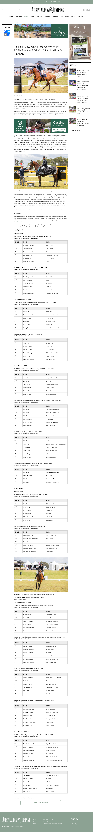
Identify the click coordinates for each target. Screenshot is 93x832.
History (40, 16)
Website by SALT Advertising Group (80, 824)
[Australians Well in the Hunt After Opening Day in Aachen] (72, 71)
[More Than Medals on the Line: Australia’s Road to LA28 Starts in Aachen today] (72, 83)
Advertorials (58, 16)
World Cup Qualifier (48, 820)
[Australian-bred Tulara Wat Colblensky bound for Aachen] (72, 120)
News (26, 16)
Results (32, 16)
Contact (80, 16)
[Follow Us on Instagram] (87, 9)
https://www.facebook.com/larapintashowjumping (28, 222)
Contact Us (46, 821)
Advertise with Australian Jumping (52, 823)
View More (76, 130)
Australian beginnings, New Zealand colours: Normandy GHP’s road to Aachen (82, 98)
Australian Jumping (47, 9)
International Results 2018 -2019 (52, 818)
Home (11, 16)
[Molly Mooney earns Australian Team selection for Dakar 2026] (72, 109)
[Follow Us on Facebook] (84, 9)
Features (18, 16)
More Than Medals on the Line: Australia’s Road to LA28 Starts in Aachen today (83, 85)
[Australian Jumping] (17, 819)
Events (35, 821)
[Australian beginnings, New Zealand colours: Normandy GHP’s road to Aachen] (72, 96)
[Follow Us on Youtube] (89, 9)
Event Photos (70, 16)
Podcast (48, 16)
